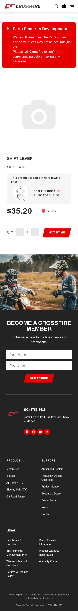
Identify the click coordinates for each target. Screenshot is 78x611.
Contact (45, 514)
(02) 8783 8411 (34, 409)
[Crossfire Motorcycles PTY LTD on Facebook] (27, 432)
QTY (10, 232)
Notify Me (57, 232)
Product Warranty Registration (49, 552)
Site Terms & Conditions (14, 542)
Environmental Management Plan (16, 552)
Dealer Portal (48, 500)
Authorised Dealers (52, 468)
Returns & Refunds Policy (17, 573)
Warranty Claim (48, 561)
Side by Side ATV (16, 489)
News (44, 507)
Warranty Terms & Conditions (16, 563)
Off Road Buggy (15, 496)
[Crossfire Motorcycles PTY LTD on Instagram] (34, 432)
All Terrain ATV (15, 482)
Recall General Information (47, 542)
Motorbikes (12, 468)
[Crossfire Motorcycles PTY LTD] (22, 6)
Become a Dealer (51, 493)
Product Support (50, 486)
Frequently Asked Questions (51, 477)
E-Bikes (11, 475)
